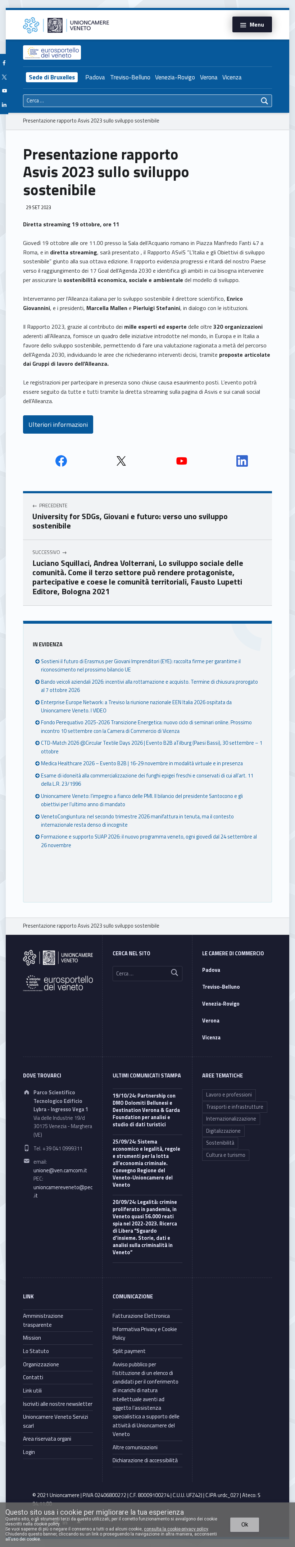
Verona (209, 77)
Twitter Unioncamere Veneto (121, 461)
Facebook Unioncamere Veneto (61, 461)
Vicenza (232, 77)
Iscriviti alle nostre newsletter (57, 1404)
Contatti (33, 1377)
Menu (257, 24)
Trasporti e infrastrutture (234, 1107)
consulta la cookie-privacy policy (176, 1529)
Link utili (32, 1390)
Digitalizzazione (223, 1131)
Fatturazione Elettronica (141, 1316)
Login (29, 1452)
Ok (244, 1524)
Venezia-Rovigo (175, 77)
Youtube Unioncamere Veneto (181, 461)
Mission (32, 1338)
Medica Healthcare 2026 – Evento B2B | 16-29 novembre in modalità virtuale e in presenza (142, 763)
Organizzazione (41, 1364)
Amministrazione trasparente (43, 1320)
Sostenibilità (220, 1143)
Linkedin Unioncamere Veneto (242, 461)
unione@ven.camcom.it (60, 1170)
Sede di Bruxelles (52, 77)
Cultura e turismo (225, 1155)
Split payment (129, 1351)
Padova (95, 77)
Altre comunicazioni (135, 1447)
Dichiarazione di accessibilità (145, 1460)
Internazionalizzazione (231, 1119)
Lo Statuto (36, 1351)
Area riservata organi (47, 1439)
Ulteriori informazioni (58, 424)
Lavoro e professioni (229, 1095)
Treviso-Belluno (130, 77)
